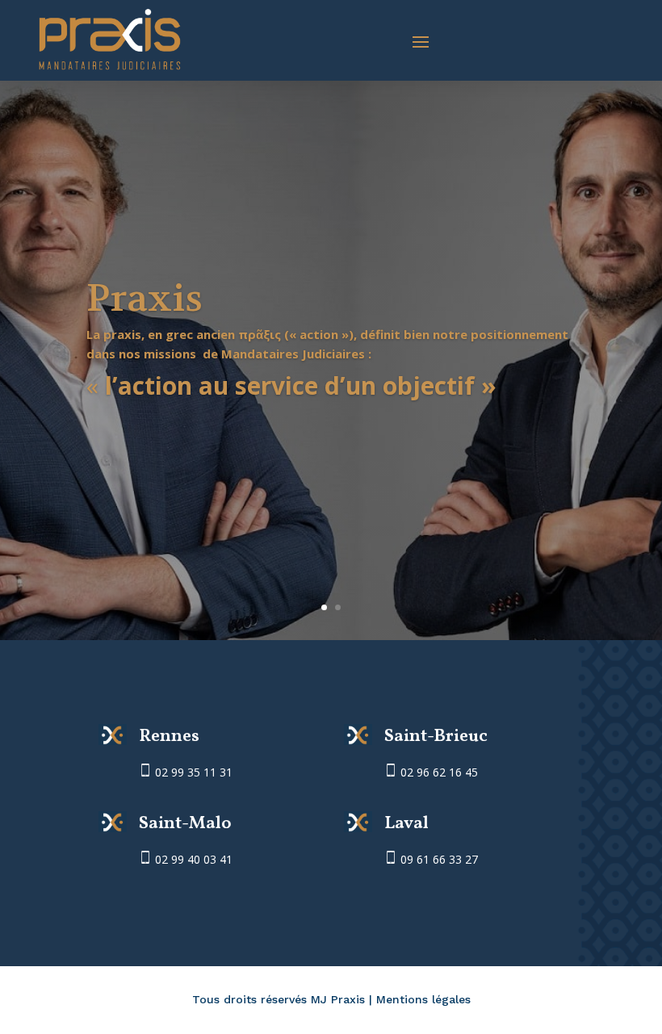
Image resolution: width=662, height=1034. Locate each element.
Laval (406, 823)
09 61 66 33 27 (437, 859)
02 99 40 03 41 (194, 859)
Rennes (169, 736)
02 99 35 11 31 (194, 772)
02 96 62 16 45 (437, 772)
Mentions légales (423, 999)
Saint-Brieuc (436, 736)
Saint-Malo (185, 823)
